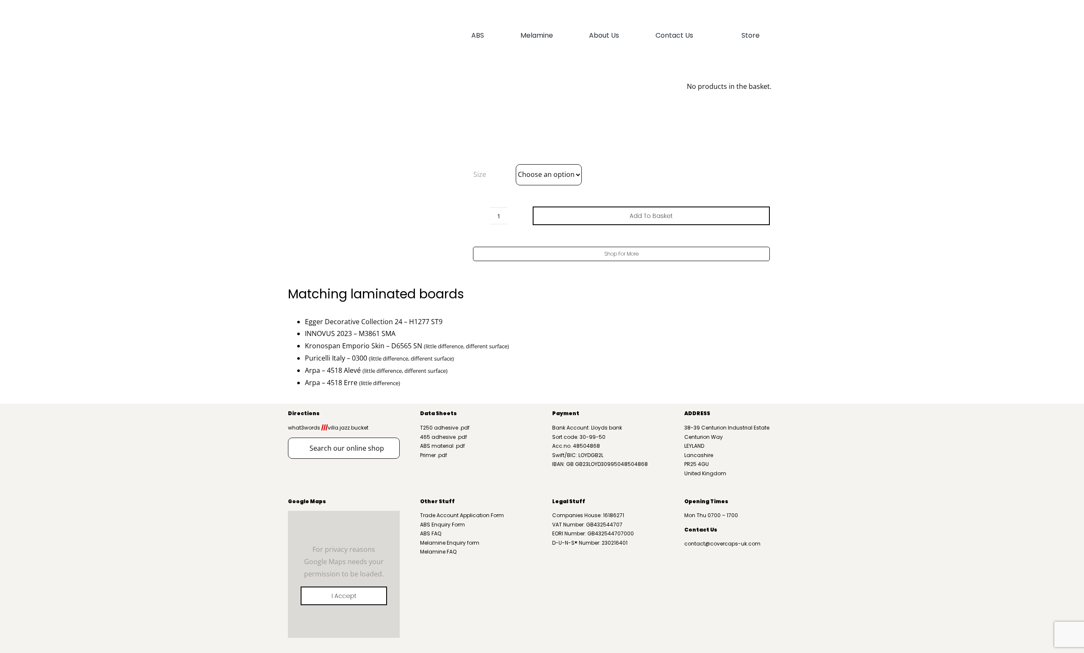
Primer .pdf (433, 455)
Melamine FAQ (438, 551)
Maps (317, 501)
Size (479, 174)
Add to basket (651, 216)
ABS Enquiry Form (442, 524)
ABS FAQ (430, 533)
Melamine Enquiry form (449, 542)
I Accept (344, 596)
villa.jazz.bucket (344, 427)
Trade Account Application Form (462, 515)
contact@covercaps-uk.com (722, 543)
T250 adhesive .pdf (445, 427)
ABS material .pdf (442, 445)
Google (298, 501)
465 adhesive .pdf (443, 437)
